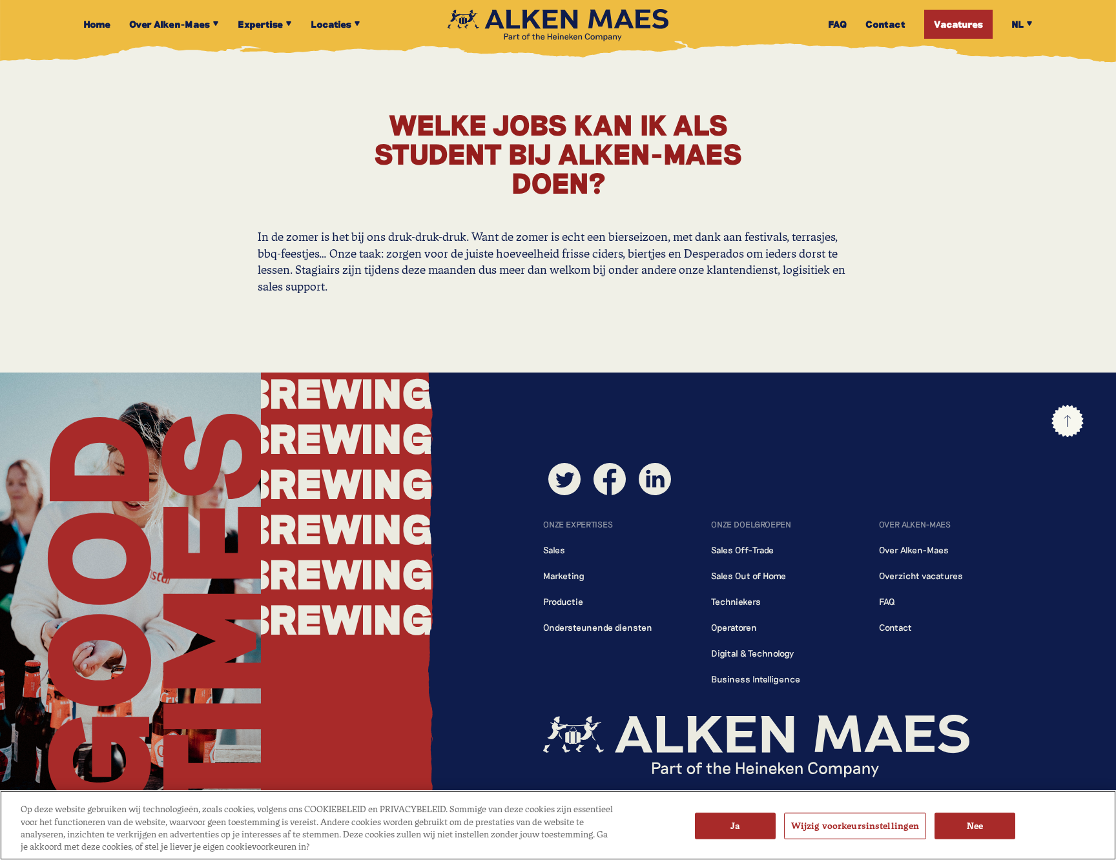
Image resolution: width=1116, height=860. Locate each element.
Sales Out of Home (748, 575)
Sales (554, 549)
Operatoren (734, 627)
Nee (975, 826)
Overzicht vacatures (921, 575)
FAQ (887, 601)
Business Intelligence (755, 678)
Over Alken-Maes (914, 549)
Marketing (563, 575)
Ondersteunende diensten (597, 627)
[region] (558, 825)
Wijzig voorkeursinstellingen (855, 826)
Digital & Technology (752, 653)
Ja (735, 826)
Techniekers (736, 601)
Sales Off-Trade (742, 549)
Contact (895, 627)
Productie (563, 601)
